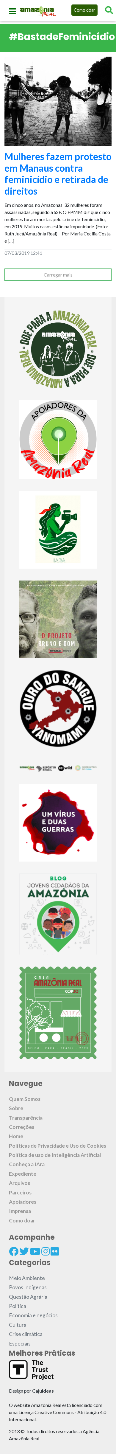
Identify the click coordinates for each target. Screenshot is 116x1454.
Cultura (17, 1325)
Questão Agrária (28, 1297)
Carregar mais (58, 274)
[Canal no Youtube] (35, 1251)
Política (17, 1306)
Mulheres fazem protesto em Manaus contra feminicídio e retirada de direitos (58, 173)
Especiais (20, 1343)
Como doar (84, 10)
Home (16, 1136)
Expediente (22, 1174)
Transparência (26, 1118)
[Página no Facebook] (13, 1251)
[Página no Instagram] (45, 1251)
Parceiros (20, 1192)
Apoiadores (22, 1202)
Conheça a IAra (27, 1164)
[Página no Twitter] (24, 1251)
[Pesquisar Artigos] (109, 10)
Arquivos (19, 1183)
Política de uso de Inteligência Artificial (55, 1155)
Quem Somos (24, 1099)
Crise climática (26, 1334)
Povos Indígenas (28, 1287)
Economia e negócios (33, 1315)
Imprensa (20, 1211)
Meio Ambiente (27, 1278)
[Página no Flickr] (55, 1251)
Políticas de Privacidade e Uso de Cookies (57, 1146)
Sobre (16, 1108)
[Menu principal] (12, 11)
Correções (21, 1127)
